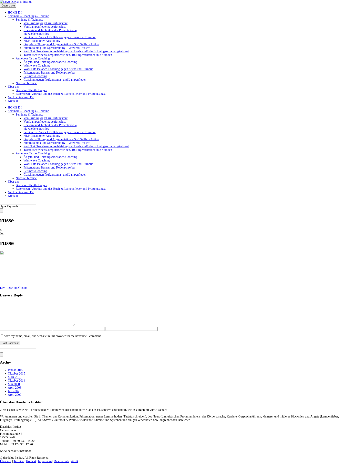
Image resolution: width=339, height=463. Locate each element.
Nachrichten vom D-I (21, 97)
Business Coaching (35, 76)
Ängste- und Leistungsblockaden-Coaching (50, 62)
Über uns (13, 86)
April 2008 (14, 387)
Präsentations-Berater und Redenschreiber (49, 72)
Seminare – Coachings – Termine (28, 16)
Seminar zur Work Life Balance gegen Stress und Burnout (60, 37)
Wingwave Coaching (37, 65)
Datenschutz (61, 461)
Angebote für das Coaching (33, 58)
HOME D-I (15, 12)
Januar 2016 (15, 370)
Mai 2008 (14, 384)
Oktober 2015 (16, 373)
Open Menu (8, 5)
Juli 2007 (13, 391)
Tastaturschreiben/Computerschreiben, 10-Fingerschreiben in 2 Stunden (68, 55)
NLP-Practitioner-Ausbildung (42, 40)
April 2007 (14, 394)
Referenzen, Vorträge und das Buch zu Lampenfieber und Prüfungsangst (61, 93)
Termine (19, 461)
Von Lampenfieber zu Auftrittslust (45, 26)
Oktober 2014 (16, 380)
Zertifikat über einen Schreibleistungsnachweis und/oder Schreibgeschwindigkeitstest (76, 51)
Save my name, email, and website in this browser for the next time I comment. (52, 336)
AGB (74, 461)
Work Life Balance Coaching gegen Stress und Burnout (58, 69)
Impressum (45, 461)
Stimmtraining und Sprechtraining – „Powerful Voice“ (57, 47)
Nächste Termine (26, 83)
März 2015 (14, 377)
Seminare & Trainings (29, 19)
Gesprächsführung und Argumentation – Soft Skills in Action (61, 44)
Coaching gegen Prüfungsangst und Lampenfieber (55, 79)
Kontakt (13, 100)
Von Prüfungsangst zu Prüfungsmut (45, 23)
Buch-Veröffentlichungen (31, 90)
